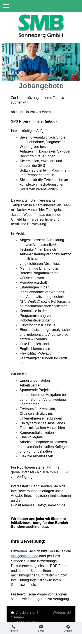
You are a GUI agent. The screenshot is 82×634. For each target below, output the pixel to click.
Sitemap (17, 617)
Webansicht (62, 612)
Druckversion (26, 612)
